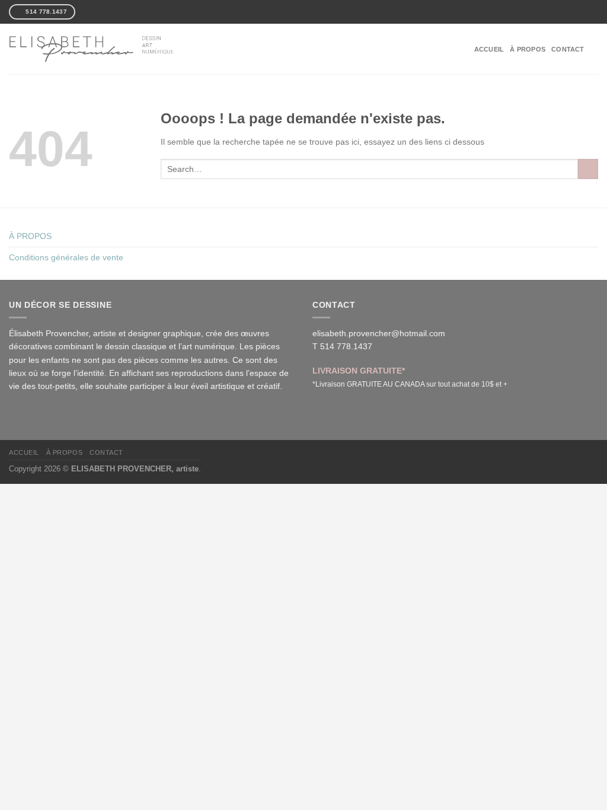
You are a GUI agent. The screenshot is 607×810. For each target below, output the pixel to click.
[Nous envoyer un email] (104, 11)
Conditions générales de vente (66, 257)
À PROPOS (527, 49)
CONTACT (567, 49)
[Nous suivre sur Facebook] (85, 11)
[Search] (594, 48)
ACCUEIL (489, 49)
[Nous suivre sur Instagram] (94, 11)
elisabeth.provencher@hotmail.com (378, 333)
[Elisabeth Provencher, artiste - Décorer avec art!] (92, 49)
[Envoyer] (588, 169)
